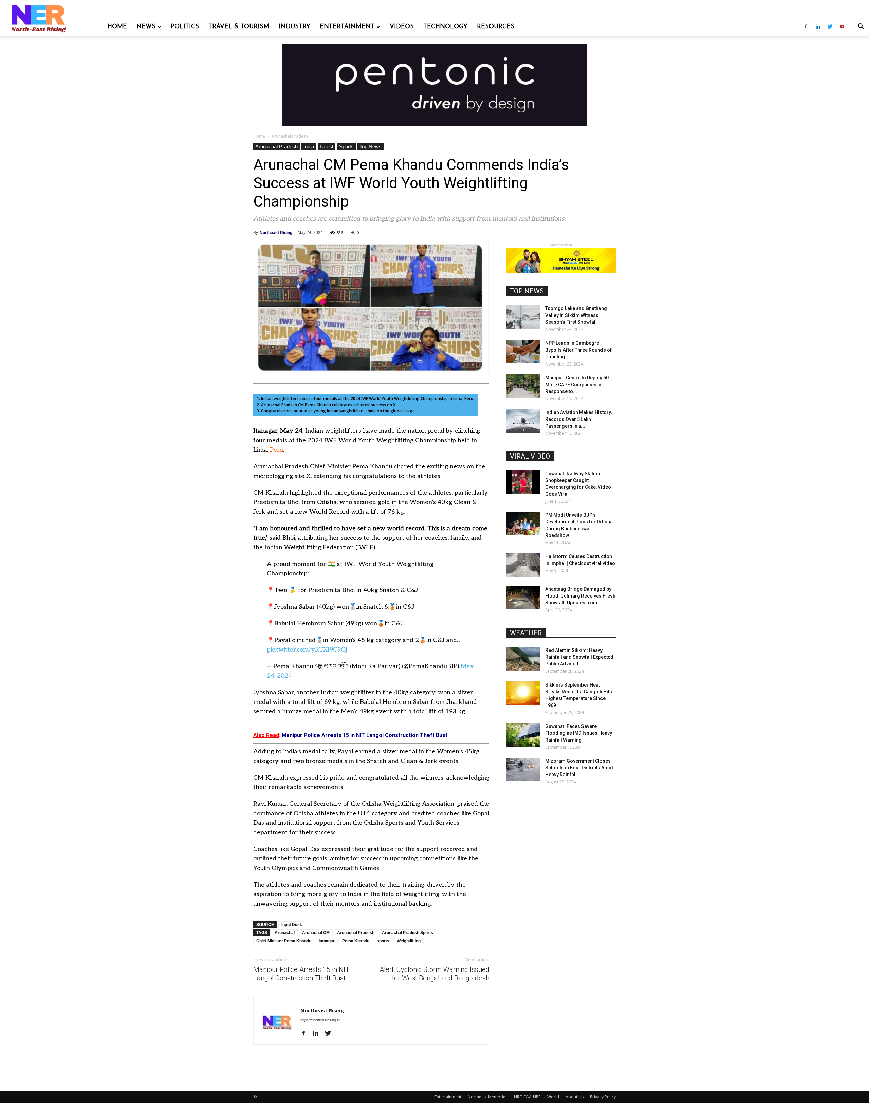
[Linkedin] (818, 27)
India (308, 146)
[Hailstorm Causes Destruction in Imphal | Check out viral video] (523, 565)
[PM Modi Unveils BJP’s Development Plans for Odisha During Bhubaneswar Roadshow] (523, 523)
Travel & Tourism (238, 27)
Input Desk (291, 924)
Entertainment (347, 27)
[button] (861, 27)
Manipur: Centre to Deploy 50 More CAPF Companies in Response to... (577, 384)
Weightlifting (409, 941)
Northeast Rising (276, 232)
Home (117, 27)
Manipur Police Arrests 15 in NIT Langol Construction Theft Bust (301, 973)
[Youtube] (842, 27)
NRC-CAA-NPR (527, 1097)
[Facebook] (805, 27)
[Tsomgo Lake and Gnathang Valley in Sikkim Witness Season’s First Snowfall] (523, 317)
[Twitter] (830, 27)
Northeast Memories (487, 1097)
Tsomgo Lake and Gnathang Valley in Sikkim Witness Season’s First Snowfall (576, 315)
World (553, 1097)
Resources (495, 27)
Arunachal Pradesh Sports (407, 932)
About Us (575, 1097)
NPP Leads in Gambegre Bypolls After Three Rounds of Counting (578, 349)
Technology (445, 27)
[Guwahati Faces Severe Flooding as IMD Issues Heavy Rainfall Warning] (523, 735)
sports (383, 941)
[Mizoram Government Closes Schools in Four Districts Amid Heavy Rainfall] (523, 769)
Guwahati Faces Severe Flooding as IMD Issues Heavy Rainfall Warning (578, 733)
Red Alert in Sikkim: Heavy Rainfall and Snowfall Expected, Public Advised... (579, 656)
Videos (402, 27)
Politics (185, 27)
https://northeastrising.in (320, 1020)
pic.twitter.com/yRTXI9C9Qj (307, 649)
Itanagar (327, 941)
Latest (326, 146)
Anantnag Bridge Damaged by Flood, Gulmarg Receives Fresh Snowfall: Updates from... (580, 595)
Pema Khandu (355, 941)
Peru (276, 449)
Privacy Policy (603, 1097)
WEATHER (526, 633)
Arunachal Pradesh (276, 146)
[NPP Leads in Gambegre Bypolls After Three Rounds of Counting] (523, 351)
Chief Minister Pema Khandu (283, 941)
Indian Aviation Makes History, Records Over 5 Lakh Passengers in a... (578, 419)
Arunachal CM (316, 932)
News (145, 27)
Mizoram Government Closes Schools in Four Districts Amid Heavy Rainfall (579, 767)
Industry (294, 27)
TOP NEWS (527, 291)
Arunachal (285, 932)
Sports (346, 146)
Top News (370, 146)
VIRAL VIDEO (530, 456)
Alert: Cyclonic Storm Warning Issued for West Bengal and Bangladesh (434, 973)
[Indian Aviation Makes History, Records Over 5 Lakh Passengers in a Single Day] (523, 421)
